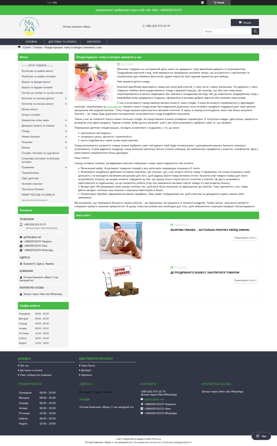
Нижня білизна (31, 136)
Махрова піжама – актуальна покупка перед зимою (210, 229)
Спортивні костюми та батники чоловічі (40, 160)
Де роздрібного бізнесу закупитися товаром (205, 272)
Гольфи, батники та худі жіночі (40, 152)
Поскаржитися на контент (147, 442)
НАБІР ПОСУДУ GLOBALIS (38, 194)
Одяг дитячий (30, 178)
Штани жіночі (30, 109)
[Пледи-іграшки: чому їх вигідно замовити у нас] (93, 82)
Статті (27, 47)
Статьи (37, 47)
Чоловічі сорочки (32, 183)
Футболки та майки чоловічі (38, 76)
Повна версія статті (245, 237)
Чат (264, 436)
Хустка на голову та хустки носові (42, 92)
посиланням (114, 106)
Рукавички (28, 167)
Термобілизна (30, 172)
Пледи (26, 131)
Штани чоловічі (31, 114)
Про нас (24, 365)
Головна (31, 41)
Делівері (86, 370)
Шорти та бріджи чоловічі (37, 87)
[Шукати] (255, 31)
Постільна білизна (33, 189)
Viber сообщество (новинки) (35, 375)
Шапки (26, 147)
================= (34, 200)
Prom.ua (156, 439)
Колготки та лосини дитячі (38, 98)
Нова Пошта (88, 365)
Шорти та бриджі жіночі (36, 81)
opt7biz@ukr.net (32, 237)
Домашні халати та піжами (38, 125)
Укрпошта (86, 375)
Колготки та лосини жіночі (37, 103)
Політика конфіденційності (177, 442)
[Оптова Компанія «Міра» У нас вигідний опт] (29, 36)
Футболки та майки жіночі (37, 70)
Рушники (27, 142)
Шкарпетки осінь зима (35, 120)
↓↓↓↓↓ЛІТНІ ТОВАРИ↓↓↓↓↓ (37, 65)
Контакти (93, 41)
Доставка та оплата (62, 41)
